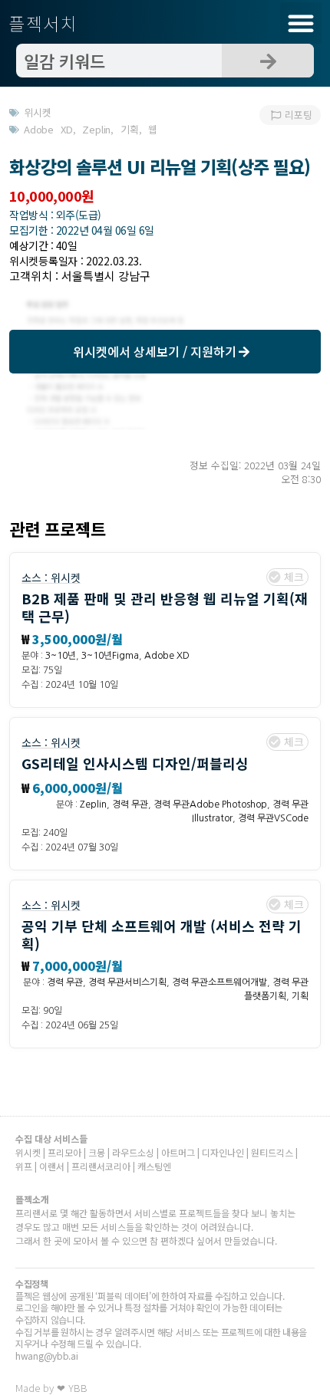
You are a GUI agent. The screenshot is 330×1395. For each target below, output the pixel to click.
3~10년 (60, 655)
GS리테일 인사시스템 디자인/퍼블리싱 (135, 763)
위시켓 (66, 577)
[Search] (268, 60)
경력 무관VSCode (273, 818)
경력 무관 (130, 804)
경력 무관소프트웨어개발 (219, 982)
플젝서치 (43, 23)
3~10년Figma (110, 655)
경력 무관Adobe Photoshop (210, 804)
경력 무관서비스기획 (127, 982)
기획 (300, 996)
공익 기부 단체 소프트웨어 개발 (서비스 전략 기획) (161, 934)
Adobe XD (167, 655)
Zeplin (93, 804)
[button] (301, 23)
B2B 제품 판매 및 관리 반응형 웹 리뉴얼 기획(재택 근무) (164, 607)
